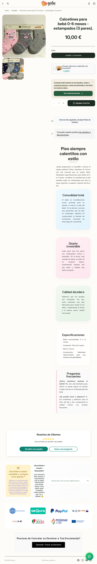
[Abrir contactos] (89, 556)
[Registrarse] (87, 480)
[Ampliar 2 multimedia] (13, 69)
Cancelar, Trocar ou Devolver (48, 545)
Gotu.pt (12, 560)
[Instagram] (82, 560)
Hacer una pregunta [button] (63, 449)
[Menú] (2, 3)
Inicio (7, 10)
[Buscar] (7, 3)
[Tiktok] (90, 560)
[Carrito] (94, 3)
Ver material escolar (72, 93)
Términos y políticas (48, 560)
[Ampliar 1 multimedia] (24, 36)
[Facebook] (78, 560)
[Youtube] (86, 560)
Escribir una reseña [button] (33, 449)
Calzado (14, 10)
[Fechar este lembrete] (92, 81)
